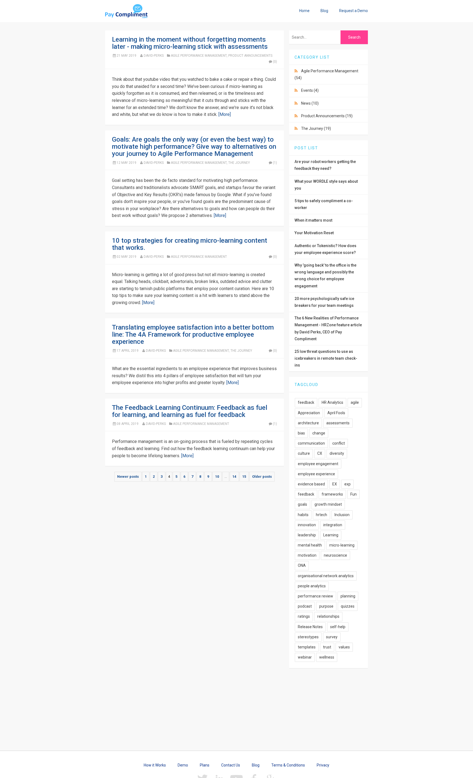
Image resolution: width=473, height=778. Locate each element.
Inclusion (342, 515)
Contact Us (230, 765)
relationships (328, 616)
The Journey (239, 163)
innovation (307, 525)
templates (307, 647)
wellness (326, 657)
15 (244, 476)
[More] (224, 114)
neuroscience (335, 555)
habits (303, 515)
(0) (275, 62)
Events (310, 90)
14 (234, 476)
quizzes (347, 606)
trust (327, 647)
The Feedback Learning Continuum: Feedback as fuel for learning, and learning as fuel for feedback (189, 411)
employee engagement (318, 464)
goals (302, 504)
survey (332, 637)
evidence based (311, 484)
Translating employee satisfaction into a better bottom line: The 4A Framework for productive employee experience (193, 334)
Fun (353, 494)
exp (347, 484)
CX (319, 453)
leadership (307, 535)
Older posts (262, 476)
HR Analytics (332, 402)
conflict (338, 443)
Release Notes (310, 627)
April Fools (336, 413)
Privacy (323, 765)
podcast (305, 606)
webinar (305, 657)
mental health (310, 545)
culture (304, 453)
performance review (315, 596)
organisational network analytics (326, 576)
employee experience (316, 474)
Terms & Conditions (288, 765)
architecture (308, 423)
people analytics (312, 586)
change (318, 433)
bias (301, 433)
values (344, 647)
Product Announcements (250, 56)
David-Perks (154, 56)
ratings (304, 616)
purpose (326, 606)
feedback (306, 402)
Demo (183, 765)
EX (334, 484)
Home (304, 10)
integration (332, 525)
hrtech (321, 515)
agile (355, 402)
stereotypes (308, 637)
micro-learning (341, 545)
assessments (338, 423)
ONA (302, 565)
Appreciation (309, 413)
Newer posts (128, 476)
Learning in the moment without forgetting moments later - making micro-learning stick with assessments (190, 43)
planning (348, 596)
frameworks (332, 494)
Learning (330, 535)
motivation (307, 555)
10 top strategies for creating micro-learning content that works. (189, 244)
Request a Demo (353, 10)
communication (311, 443)
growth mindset (328, 504)
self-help (337, 627)
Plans (204, 765)
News (310, 103)
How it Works (155, 765)
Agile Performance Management (199, 56)
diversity (337, 453)
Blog (324, 10)
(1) (275, 163)
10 (217, 476)
